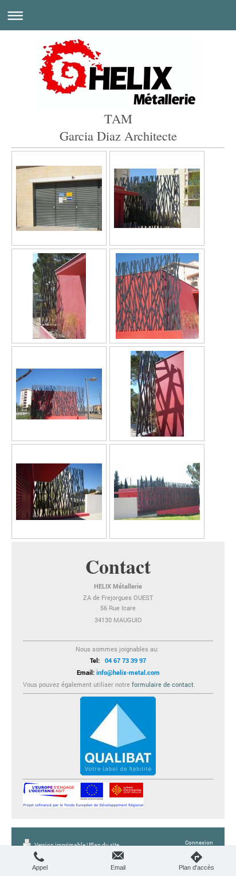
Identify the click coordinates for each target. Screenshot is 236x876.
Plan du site (104, 845)
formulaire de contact (163, 684)
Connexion (199, 842)
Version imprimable (59, 845)
